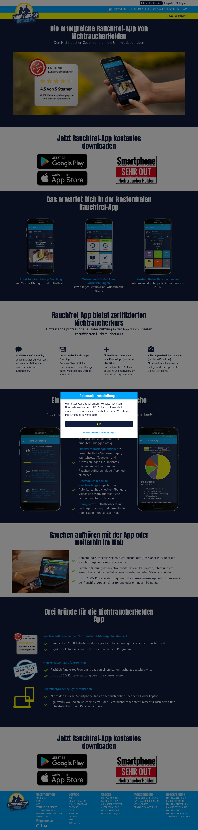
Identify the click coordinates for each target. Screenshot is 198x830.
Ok (99, 424)
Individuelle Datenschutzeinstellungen (99, 432)
